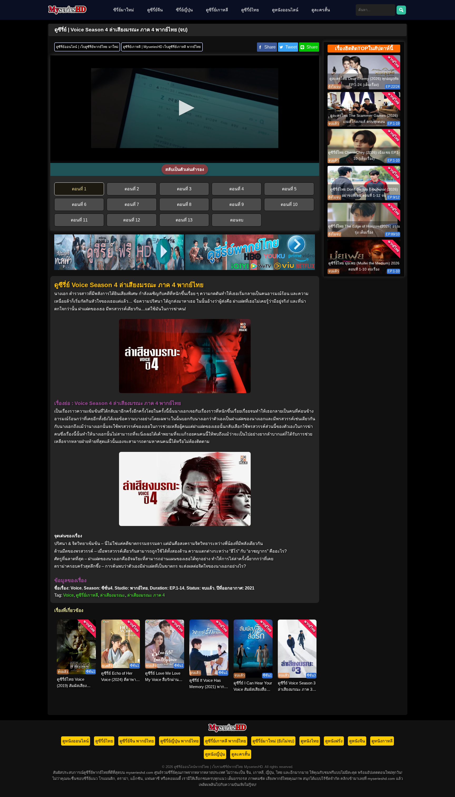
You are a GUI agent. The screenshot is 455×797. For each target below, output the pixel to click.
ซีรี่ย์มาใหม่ (123, 10)
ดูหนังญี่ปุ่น (215, 754)
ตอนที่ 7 (132, 204)
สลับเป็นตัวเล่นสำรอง (184, 169)
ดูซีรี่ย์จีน (155, 10)
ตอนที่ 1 (79, 189)
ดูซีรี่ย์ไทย (250, 10)
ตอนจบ (236, 220)
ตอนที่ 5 (289, 189)
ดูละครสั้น (320, 10)
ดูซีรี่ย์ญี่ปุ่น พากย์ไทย (179, 741)
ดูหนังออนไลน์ (285, 10)
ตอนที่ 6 (79, 204)
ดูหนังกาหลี (382, 741)
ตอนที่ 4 (236, 189)
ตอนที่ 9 (236, 204)
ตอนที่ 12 (131, 220)
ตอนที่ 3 (184, 189)
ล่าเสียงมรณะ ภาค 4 (146, 595)
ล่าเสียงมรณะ (112, 595)
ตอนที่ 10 (289, 204)
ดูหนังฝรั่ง (334, 741)
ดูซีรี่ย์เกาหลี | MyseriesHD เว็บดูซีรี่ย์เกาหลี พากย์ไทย (162, 47)
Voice (68, 595)
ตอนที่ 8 (184, 204)
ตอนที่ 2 (132, 189)
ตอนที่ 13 (184, 220)
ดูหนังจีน (357, 741)
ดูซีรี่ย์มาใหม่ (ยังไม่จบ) (273, 741)
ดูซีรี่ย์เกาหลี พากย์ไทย (225, 741)
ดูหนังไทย (310, 741)
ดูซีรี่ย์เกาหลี (217, 10)
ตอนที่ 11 (79, 220)
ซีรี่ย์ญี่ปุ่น (184, 10)
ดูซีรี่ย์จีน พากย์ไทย (137, 741)
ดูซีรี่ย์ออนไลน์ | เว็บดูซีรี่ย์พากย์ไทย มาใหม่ (87, 47)
